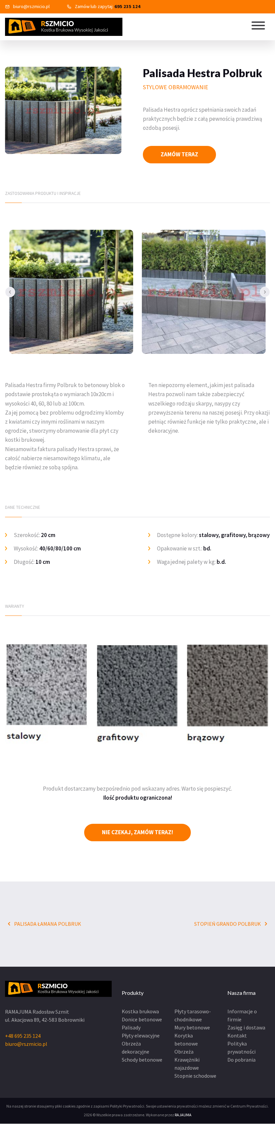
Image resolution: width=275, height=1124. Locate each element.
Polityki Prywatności (127, 1106)
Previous (10, 292)
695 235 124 (127, 6)
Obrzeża (184, 1051)
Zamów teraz (179, 154)
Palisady (131, 1027)
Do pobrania (241, 1059)
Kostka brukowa (140, 1011)
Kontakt (237, 1035)
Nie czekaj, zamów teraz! (137, 832)
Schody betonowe (142, 1059)
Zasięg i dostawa (246, 1027)
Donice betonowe (142, 1019)
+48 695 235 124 (23, 1035)
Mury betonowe (192, 1027)
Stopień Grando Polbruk (228, 923)
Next (265, 292)
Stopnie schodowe (195, 1075)
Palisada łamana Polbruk (47, 923)
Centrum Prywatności (249, 1106)
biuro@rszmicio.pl (31, 6)
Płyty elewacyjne (141, 1035)
